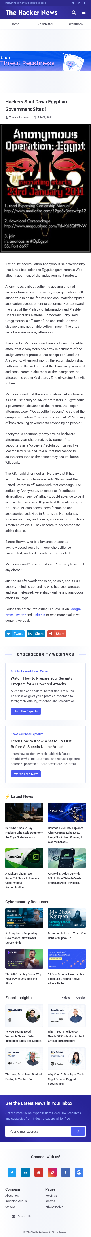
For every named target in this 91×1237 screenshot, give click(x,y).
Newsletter (45, 24)
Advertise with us (16, 1201)
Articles (81, 997)
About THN (12, 1195)
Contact (10, 1206)
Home (15, 24)
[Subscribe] (78, 1131)
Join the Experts (26, 711)
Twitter (20, 615)
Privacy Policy (54, 1206)
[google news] (78, 1172)
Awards (50, 1201)
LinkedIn (39, 615)
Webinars (76, 24)
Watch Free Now (26, 774)
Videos (66, 997)
